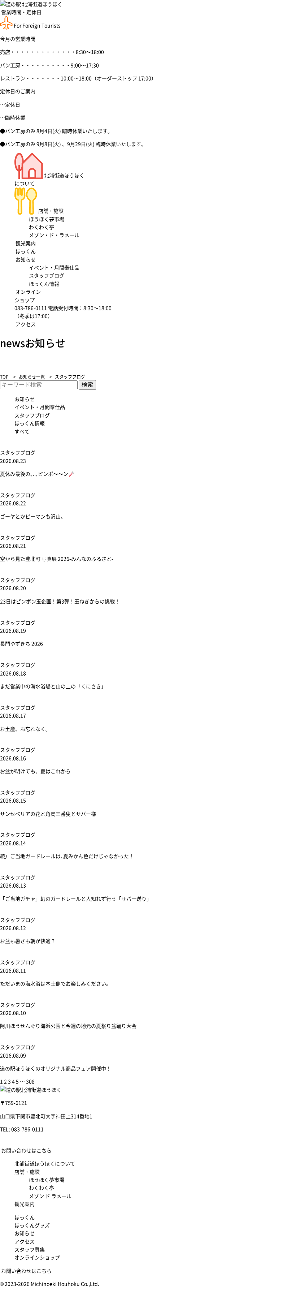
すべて (22, 431)
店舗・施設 (50, 210)
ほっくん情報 (44, 283)
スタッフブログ (46, 275)
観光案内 (25, 243)
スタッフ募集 (29, 1249)
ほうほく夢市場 (46, 219)
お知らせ (25, 259)
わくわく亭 (41, 226)
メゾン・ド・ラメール (54, 234)
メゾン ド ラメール (50, 1195)
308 (30, 1081)
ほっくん (25, 251)
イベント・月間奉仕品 (54, 267)
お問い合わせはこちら (26, 1150)
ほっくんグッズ (32, 1225)
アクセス (25, 324)
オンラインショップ (37, 1257)
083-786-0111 (27, 1129)
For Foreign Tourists (37, 25)
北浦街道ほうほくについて (44, 1163)
